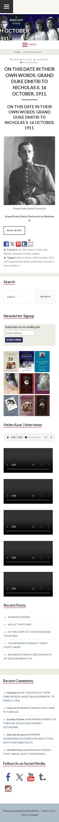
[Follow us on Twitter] (19, 777)
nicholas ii (48, 261)
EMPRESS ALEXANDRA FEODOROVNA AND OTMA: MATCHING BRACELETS (28, 738)
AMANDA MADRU (19, 616)
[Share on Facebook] (6, 244)
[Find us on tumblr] (42, 777)
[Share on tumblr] (24, 244)
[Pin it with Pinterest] (18, 244)
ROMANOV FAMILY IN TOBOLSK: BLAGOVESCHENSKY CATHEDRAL (29, 723)
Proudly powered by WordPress (21, 810)
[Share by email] (30, 241)
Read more (16, 232)
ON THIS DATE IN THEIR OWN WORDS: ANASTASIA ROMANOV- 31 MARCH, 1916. (29, 696)
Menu (33, 44)
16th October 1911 (43, 257)
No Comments (30, 62)
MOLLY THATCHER (19, 624)
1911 (7, 261)
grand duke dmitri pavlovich (26, 261)
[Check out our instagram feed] (8, 788)
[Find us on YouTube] (31, 777)
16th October (23, 257)
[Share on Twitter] (12, 244)
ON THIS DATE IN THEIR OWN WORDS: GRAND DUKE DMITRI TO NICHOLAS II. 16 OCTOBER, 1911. (29, 81)
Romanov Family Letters (25, 253)
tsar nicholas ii (12, 265)
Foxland (33, 814)
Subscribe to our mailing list (22, 327)
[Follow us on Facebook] (8, 777)
